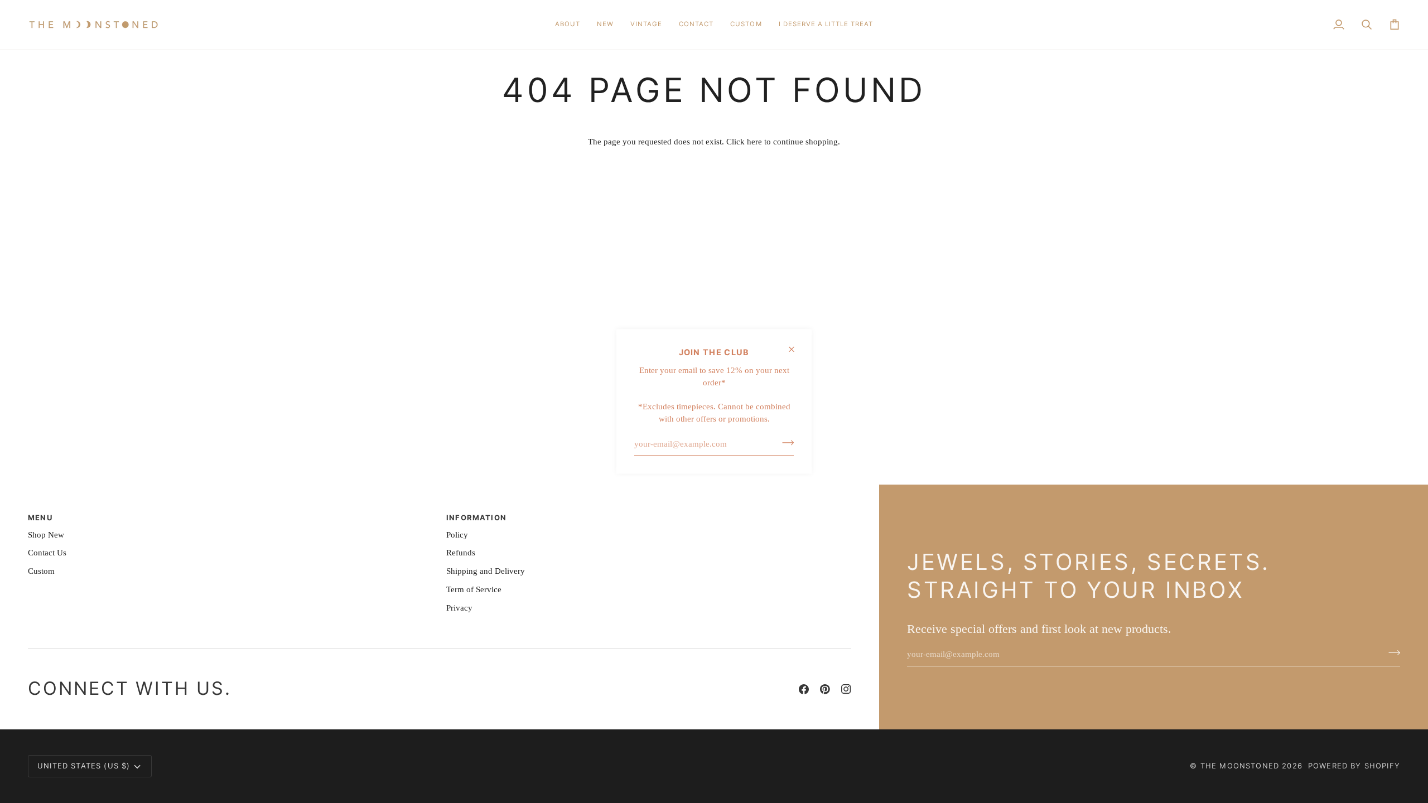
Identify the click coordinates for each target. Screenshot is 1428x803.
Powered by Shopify (1354, 765)
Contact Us (47, 552)
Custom (41, 571)
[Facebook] (804, 689)
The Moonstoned (1239, 765)
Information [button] (476, 517)
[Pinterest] (825, 689)
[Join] (784, 443)
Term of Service (473, 589)
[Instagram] (846, 689)
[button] (605, 24)
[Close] (796, 349)
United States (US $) (83, 765)
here (754, 141)
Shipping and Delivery (485, 571)
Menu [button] (40, 517)
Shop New (46, 534)
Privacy (459, 607)
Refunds (460, 552)
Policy (457, 534)
